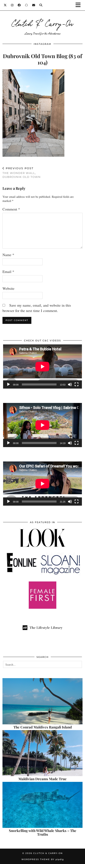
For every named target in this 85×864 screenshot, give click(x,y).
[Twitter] (5, 5)
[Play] (8, 384)
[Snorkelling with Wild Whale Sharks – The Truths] (42, 805)
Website (8, 288)
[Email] (33, 5)
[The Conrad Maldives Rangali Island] (42, 701)
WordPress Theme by (42, 859)
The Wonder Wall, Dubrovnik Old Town (21, 172)
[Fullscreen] (76, 384)
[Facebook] (19, 5)
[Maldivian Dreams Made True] (42, 753)
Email (8, 271)
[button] (79, 5)
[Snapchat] (26, 5)
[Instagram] (12, 5)
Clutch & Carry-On (42, 23)
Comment (11, 209)
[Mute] (70, 384)
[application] (42, 366)
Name (8, 254)
